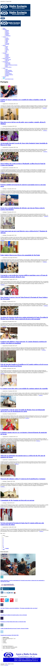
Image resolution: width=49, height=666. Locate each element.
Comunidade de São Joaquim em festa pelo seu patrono (17, 500)
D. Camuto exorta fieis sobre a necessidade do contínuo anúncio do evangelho (24, 388)
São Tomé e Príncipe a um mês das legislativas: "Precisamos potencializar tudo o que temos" (19, 608)
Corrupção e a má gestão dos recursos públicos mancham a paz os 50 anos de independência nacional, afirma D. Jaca (23, 276)
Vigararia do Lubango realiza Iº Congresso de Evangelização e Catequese (22, 479)
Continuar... (44, 107)
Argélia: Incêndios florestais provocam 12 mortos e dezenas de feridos (14, 628)
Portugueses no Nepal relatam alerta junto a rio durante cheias (13, 621)
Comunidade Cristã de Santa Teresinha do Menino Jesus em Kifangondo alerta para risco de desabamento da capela (22, 410)
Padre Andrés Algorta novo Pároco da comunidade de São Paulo (20, 255)
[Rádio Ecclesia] (15, 9)
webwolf (6, 664)
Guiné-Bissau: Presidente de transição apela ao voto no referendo (13, 614)
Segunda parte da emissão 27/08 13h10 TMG (9, 635)
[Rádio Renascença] (7, 589)
